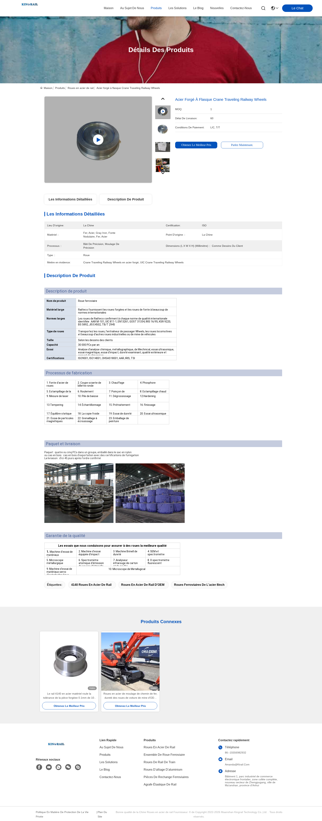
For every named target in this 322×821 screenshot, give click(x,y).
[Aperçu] (56, 748)
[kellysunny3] (78, 767)
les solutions (177, 8)
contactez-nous (241, 8)
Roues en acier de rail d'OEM (142, 584)
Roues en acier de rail (81, 87)
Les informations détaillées (70, 199)
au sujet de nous (132, 8)
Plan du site (102, 814)
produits (156, 8)
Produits (60, 87)
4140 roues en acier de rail (91, 584)
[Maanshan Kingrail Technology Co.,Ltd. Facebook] (39, 767)
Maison (108, 8)
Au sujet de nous (111, 747)
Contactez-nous (110, 777)
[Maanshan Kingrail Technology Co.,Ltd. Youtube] (48, 767)
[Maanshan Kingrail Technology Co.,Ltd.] (29, 8)
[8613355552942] (58, 767)
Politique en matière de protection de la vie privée (62, 814)
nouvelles (217, 8)
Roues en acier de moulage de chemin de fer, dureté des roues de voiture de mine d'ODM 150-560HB (130, 696)
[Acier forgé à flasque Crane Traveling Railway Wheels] (98, 140)
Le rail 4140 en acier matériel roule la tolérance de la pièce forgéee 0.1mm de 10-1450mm (69, 696)
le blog (198, 8)
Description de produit (126, 199)
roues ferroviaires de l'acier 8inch (199, 584)
